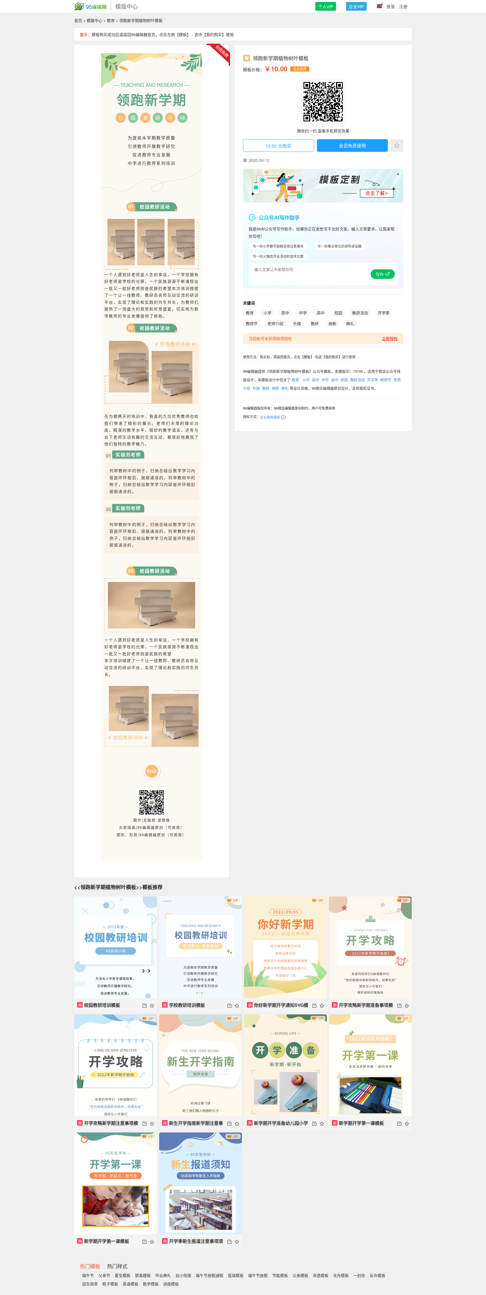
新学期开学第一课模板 (358, 1123)
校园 (338, 313)
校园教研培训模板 (99, 1005)
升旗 (297, 323)
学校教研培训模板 (184, 1005)
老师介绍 (275, 323)
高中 (285, 313)
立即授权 (390, 338)
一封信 (359, 1275)
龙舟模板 (341, 1275)
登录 (390, 6)
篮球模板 (236, 1275)
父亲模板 (300, 1275)
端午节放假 (258, 1275)
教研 (315, 323)
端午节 (88, 1275)
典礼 (350, 323)
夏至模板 (122, 1275)
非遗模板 (320, 1275)
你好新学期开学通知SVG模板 (277, 1007)
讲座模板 (171, 1284)
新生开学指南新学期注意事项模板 (192, 1125)
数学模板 (151, 1284)
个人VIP (325, 6)
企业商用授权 (270, 417)
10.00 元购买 (278, 146)
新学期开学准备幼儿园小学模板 (277, 1125)
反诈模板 (377, 1275)
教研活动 (360, 313)
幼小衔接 (183, 1275)
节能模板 (280, 1275)
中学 (303, 313)
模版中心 (94, 20)
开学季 (384, 313)
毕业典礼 (163, 1275)
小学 (267, 313)
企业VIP (356, 6)
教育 (111, 20)
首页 (78, 20)
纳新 (332, 323)
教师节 (252, 323)
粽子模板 (110, 1284)
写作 (380, 274)
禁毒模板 (143, 1275)
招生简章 (90, 1284)
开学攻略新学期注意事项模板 (107, 1125)
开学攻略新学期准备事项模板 (362, 1007)
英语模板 (130, 1284)
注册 (403, 6)
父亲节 (104, 1275)
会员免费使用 (352, 145)
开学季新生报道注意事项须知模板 (192, 1243)
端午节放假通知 (209, 1275)
